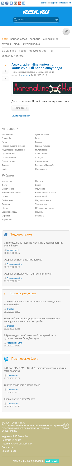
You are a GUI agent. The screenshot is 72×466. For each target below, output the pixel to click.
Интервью (7, 181)
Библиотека (7, 200)
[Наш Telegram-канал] (23, 3)
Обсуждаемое (37, 50)
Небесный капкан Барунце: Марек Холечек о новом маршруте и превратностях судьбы (32, 320)
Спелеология (41, 161)
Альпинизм (7, 134)
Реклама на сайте (11, 440)
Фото (4, 185)
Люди (17, 43)
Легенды (6, 204)
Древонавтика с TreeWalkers (19, 399)
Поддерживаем (21, 234)
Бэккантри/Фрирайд (44, 165)
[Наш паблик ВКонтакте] (2, 3)
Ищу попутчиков (43, 200)
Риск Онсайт (41, 196)
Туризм (5, 165)
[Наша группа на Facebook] (6, 3)
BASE (4, 169)
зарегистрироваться (61, 3)
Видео (38, 185)
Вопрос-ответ (18, 38)
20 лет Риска (9, 451)
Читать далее (20, 108)
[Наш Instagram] (15, 3)
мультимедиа (31, 43)
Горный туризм (42, 146)
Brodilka (10, 309)
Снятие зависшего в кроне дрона (22, 385)
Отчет (5, 196)
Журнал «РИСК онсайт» (15, 436)
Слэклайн (6, 138)
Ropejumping (41, 169)
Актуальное (9, 50)
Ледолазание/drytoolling (13, 150)
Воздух (38, 142)
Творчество (41, 204)
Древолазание (42, 134)
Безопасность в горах (45, 192)
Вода (4, 142)
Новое (22, 50)
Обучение (40, 189)
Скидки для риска (12, 55)
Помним (39, 212)
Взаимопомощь (9, 212)
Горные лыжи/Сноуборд (23, 72)
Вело (37, 138)
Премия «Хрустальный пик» (17, 443)
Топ (51, 50)
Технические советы (12, 192)
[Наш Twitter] (11, 3)
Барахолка (7, 219)
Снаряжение (51, 38)
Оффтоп (6, 216)
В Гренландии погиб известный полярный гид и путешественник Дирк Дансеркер (30, 337)
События (35, 38)
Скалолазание (9, 157)
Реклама (39, 216)
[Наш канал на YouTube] (19, 3)
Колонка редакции (23, 293)
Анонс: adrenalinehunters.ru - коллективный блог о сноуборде (37, 66)
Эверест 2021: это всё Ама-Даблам (23, 259)
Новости (39, 181)
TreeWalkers (13, 375)
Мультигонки (41, 150)
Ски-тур (39, 157)
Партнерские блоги (25, 358)
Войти (43, 3)
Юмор (5, 208)
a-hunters (25, 75)
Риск (4, 38)
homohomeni (12, 250)
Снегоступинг (8, 161)
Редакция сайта (14, 264)
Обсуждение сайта (45, 72)
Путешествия (8, 153)
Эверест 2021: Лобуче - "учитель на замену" (28, 273)
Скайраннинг (41, 153)
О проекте (7, 447)
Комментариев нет (21, 116)
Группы (6, 43)
